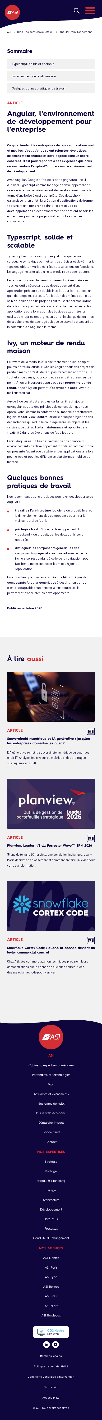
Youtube (55, 1344)
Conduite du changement (51, 1238)
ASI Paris (51, 1267)
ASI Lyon (51, 1277)
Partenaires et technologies (51, 1075)
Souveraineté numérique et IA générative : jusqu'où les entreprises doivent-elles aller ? (48, 740)
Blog (51, 1084)
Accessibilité (51, 1397)
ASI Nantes (51, 1258)
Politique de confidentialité (51, 1366)
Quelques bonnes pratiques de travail (38, 88)
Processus (51, 1228)
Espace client (51, 1132)
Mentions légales (51, 1355)
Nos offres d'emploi (51, 1103)
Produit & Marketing (51, 1180)
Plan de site (51, 1387)
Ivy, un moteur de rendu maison (34, 76)
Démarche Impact (51, 1122)
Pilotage (51, 1171)
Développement (51, 1209)
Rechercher (76, 11)
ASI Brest (51, 1296)
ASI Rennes (51, 1286)
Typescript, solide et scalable (33, 64)
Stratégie (51, 1161)
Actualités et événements (51, 1094)
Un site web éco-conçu (51, 1113)
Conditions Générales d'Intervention (51, 1376)
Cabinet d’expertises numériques (51, 1065)
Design (51, 1190)
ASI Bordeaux (51, 1315)
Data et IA (51, 1219)
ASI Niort (51, 1306)
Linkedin (46, 1344)
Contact (51, 1142)
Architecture (51, 1200)
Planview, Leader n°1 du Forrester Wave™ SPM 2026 (49, 845)
